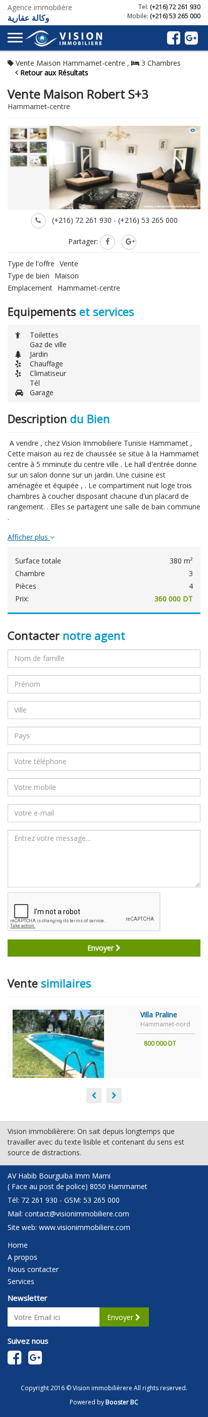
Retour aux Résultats (53, 72)
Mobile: (163, 16)
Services (21, 1281)
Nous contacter (33, 1269)
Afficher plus (29, 537)
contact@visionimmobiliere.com (77, 1213)
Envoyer (101, 948)
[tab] (104, 537)
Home (18, 1245)
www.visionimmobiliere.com (84, 1227)
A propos (22, 1257)
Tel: (169, 7)
